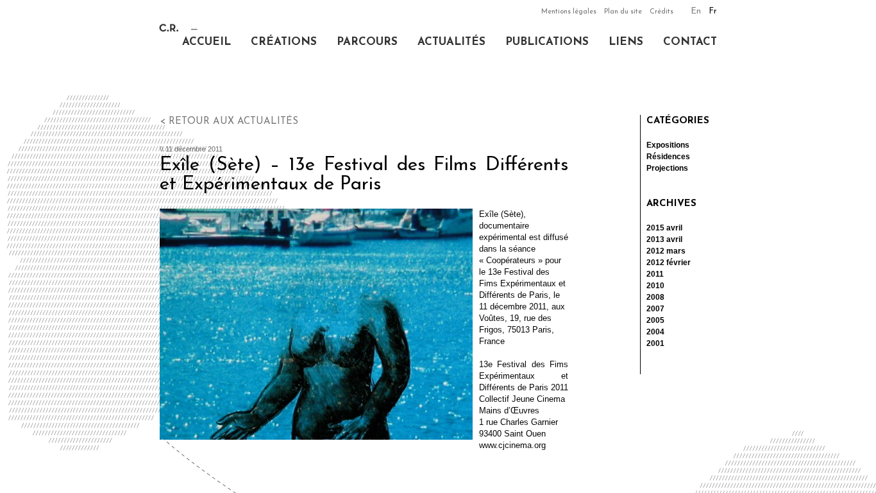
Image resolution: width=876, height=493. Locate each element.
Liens (626, 42)
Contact (690, 42)
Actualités (451, 42)
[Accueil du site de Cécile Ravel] (178, 29)
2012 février (668, 262)
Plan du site (623, 11)
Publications (547, 42)
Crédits (661, 11)
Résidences (668, 156)
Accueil (206, 42)
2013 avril (664, 239)
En (696, 11)
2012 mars (666, 250)
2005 (655, 320)
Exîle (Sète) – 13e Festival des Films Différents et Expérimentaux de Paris (364, 175)
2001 (655, 343)
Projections (667, 168)
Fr (713, 11)
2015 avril (664, 227)
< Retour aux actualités (229, 121)
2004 (655, 331)
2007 (655, 308)
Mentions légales (568, 11)
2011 (655, 274)
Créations (284, 42)
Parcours (367, 42)
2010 (655, 285)
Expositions (667, 145)
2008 (655, 297)
